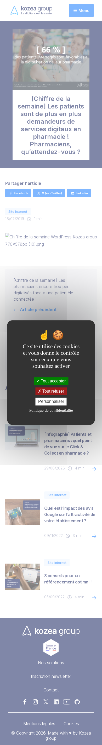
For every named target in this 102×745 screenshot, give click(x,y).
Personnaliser (51, 401)
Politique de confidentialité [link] (51, 410)
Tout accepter (53, 381)
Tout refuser (52, 391)
